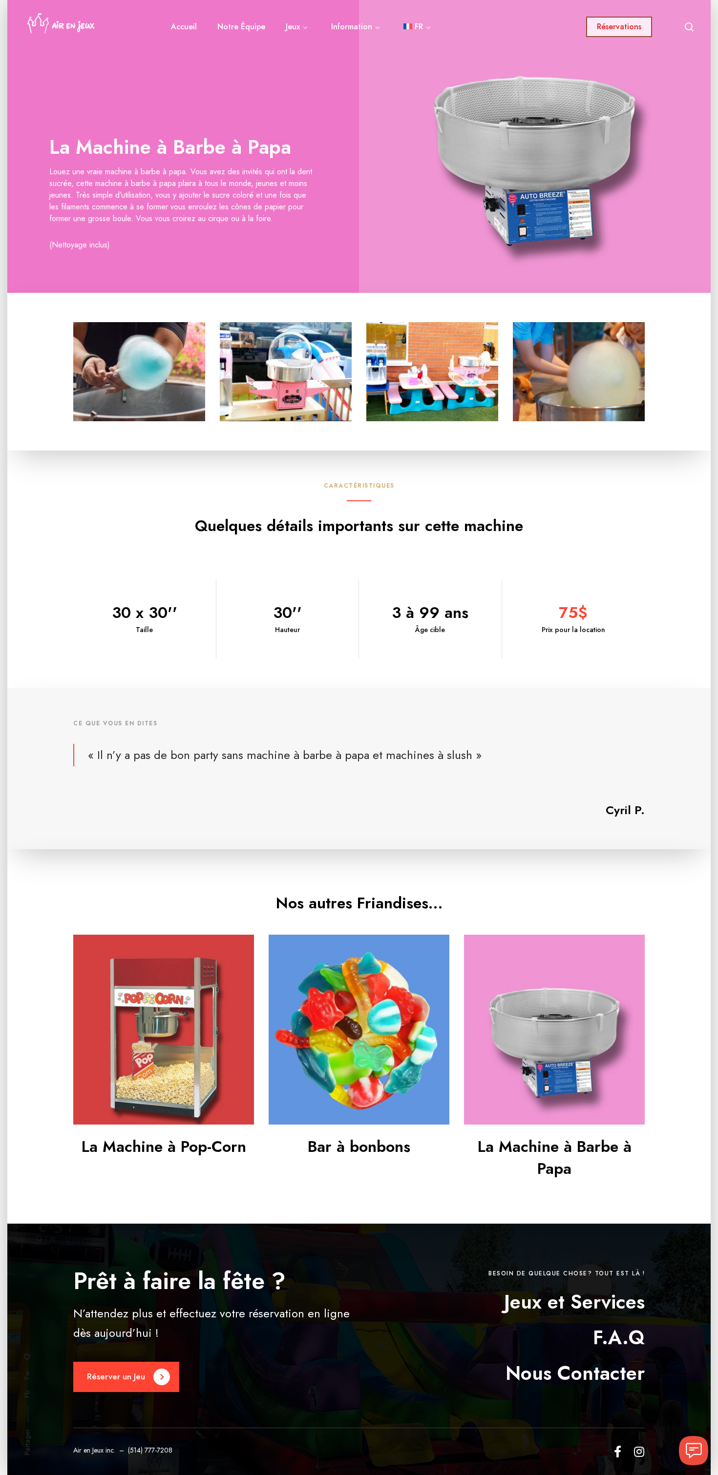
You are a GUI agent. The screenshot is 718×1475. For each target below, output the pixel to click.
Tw (27, 1375)
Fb (27, 1394)
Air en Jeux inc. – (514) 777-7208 (122, 1450)
